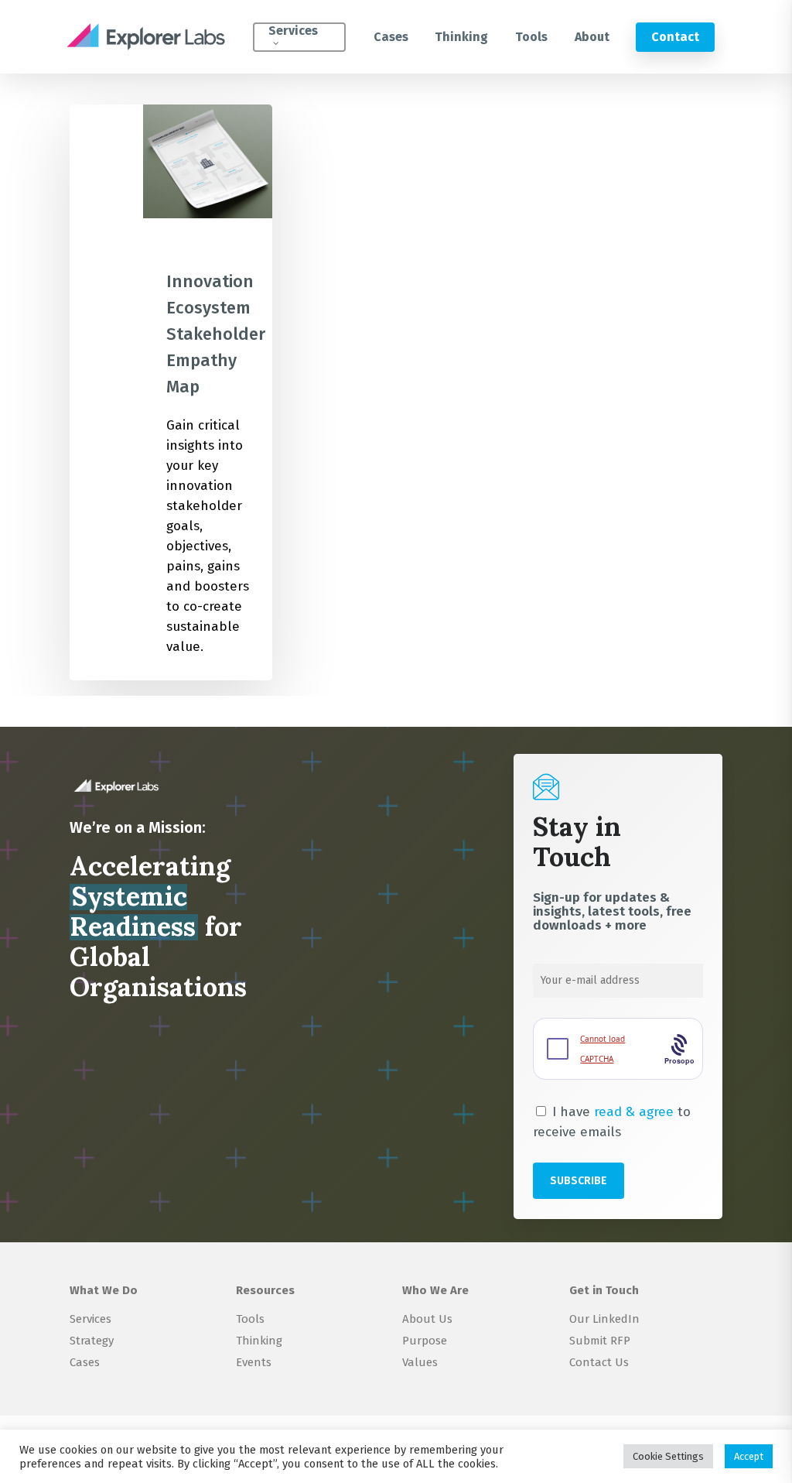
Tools (250, 1319)
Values (420, 1362)
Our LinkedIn (604, 1319)
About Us (427, 1319)
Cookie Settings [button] (668, 1456)
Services (90, 1319)
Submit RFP (599, 1341)
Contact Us (599, 1362)
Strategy (92, 1341)
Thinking (259, 1341)
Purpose (424, 1341)
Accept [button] (748, 1456)
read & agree (634, 1112)
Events (253, 1362)
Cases (85, 1362)
